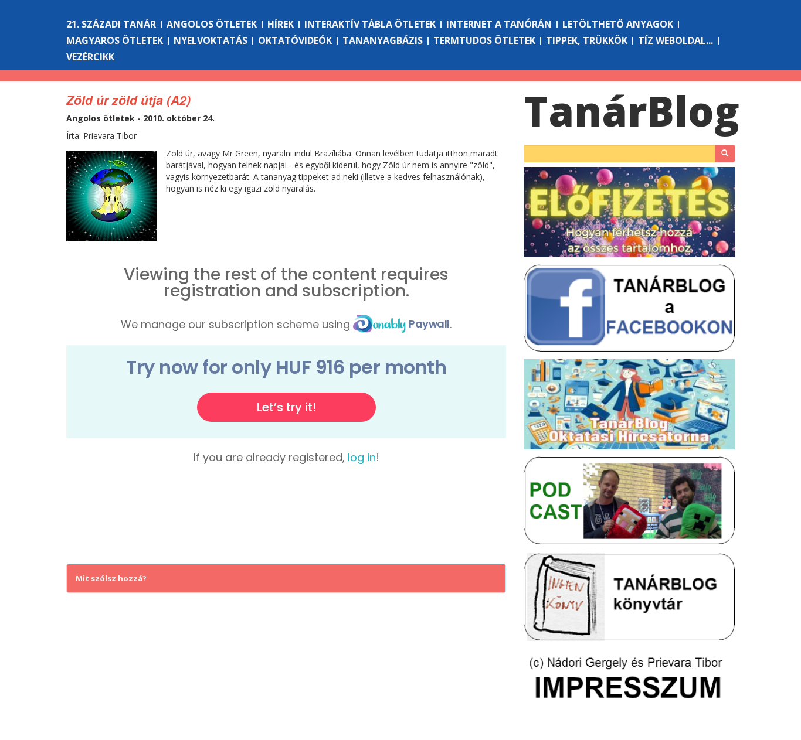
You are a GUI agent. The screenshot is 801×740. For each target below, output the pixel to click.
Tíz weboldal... (675, 40)
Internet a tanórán (499, 24)
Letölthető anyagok (617, 24)
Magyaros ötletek (114, 40)
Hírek (280, 24)
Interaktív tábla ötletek (370, 24)
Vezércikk (90, 56)
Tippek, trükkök (586, 40)
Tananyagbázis (382, 40)
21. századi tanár (111, 24)
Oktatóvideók (295, 40)
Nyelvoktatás (210, 40)
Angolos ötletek (212, 24)
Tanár (631, 111)
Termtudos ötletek (484, 40)
